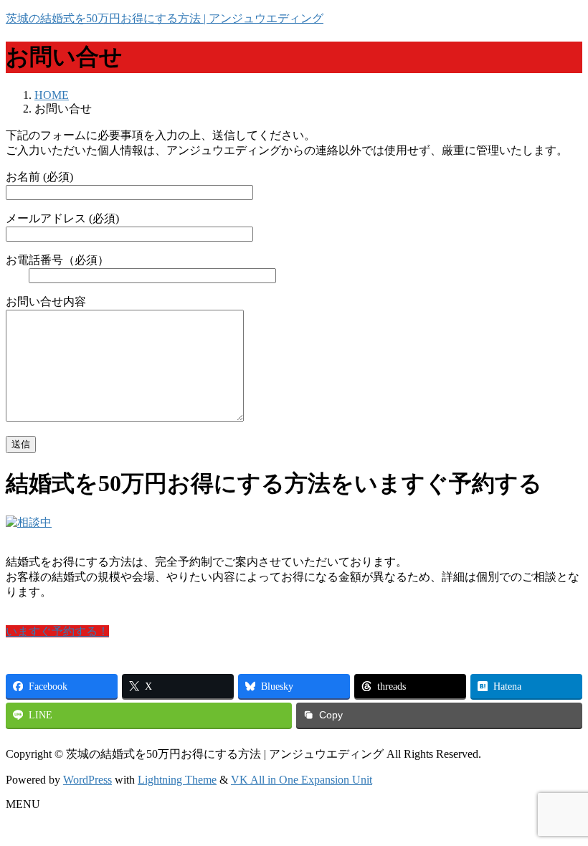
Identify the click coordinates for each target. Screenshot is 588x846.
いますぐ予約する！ (57, 631)
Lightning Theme (177, 780)
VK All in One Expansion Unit (301, 780)
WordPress (87, 780)
